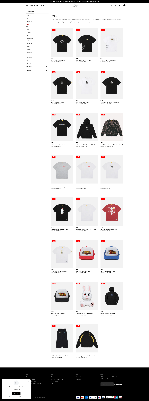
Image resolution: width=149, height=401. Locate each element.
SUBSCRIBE (118, 385)
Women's (29, 27)
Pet (27, 60)
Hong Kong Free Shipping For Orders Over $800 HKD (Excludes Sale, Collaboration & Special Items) (74, 1)
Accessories (29, 55)
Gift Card (28, 63)
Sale (27, 24)
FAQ (52, 383)
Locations (78, 379)
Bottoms (28, 49)
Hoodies (28, 35)
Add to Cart (68, 59)
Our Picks (29, 66)
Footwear (29, 52)
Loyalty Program (30, 379)
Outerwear (29, 43)
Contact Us (79, 377)
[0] (123, 6)
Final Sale (29, 15)
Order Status (54, 381)
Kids (27, 29)
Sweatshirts (29, 38)
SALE (42, 5)
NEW (27, 5)
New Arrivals (29, 21)
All (27, 18)
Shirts (28, 46)
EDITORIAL (37, 5)
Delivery (53, 377)
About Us (28, 377)
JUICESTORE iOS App (32, 381)
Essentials (29, 57)
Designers (29, 70)
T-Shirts (28, 32)
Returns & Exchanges (57, 379)
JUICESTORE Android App (33, 383)
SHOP (31, 5)
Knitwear (28, 41)
